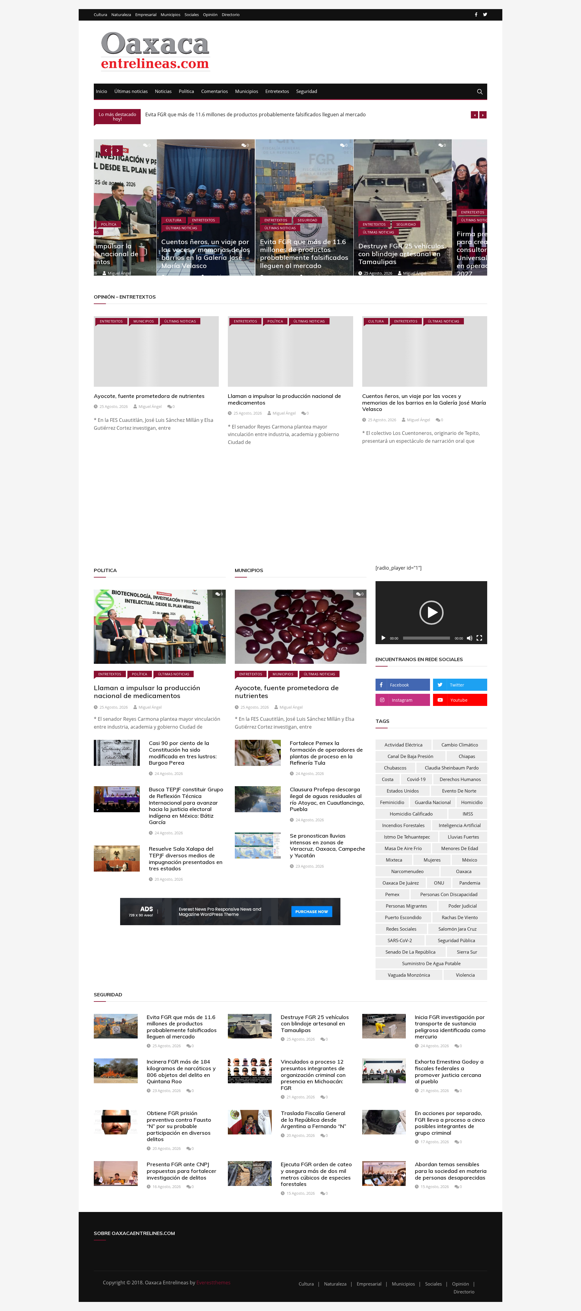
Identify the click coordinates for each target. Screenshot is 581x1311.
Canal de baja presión (410, 756)
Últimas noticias (131, 91)
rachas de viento (460, 917)
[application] (431, 612)
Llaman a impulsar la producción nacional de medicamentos (284, 399)
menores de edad (459, 848)
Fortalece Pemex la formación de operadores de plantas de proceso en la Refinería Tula (326, 753)
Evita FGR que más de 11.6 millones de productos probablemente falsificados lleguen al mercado (241, 253)
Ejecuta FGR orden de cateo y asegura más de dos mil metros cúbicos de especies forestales (316, 1174)
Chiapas (467, 756)
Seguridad (306, 91)
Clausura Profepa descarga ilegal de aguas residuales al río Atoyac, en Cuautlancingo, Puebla (327, 799)
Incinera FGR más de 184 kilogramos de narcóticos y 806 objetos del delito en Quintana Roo (181, 1071)
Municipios (170, 15)
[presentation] (474, 114)
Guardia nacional (433, 802)
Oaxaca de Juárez (400, 883)
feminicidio (392, 802)
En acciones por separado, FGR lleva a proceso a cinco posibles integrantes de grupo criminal (450, 1123)
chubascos (395, 768)
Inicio (101, 91)
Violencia (465, 975)
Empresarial (145, 15)
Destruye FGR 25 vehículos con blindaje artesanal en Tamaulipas (218, 116)
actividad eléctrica (403, 745)
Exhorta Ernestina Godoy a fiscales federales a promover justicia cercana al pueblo (449, 1071)
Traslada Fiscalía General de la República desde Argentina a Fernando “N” (313, 1120)
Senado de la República (410, 952)
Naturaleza (121, 15)
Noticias (163, 91)
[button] (431, 613)
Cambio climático (459, 745)
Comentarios (214, 91)
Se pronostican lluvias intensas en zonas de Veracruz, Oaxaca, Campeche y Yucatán (327, 845)
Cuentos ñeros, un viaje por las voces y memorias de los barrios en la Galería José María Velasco (142, 253)
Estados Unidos (403, 791)
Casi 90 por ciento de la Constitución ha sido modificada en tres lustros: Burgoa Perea (183, 753)
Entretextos (277, 91)
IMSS (468, 814)
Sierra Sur (467, 952)
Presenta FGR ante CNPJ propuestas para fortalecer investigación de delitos (181, 1171)
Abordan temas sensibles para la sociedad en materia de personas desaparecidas (451, 1171)
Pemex (392, 894)
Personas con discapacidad (449, 894)
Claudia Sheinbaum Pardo (452, 768)
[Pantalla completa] (479, 638)
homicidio (472, 802)
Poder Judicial (462, 906)
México (469, 860)
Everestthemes (213, 1282)
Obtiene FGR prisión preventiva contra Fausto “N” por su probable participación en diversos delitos (179, 1126)
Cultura (100, 15)
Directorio (231, 15)
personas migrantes (406, 906)
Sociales (192, 15)
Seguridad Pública (456, 940)
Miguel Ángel (351, 273)
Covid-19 (416, 779)
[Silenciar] (470, 638)
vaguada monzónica (409, 975)
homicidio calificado (411, 814)
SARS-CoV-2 (400, 940)
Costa (387, 779)
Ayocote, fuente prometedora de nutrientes (149, 395)
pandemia (469, 883)
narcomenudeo (407, 871)
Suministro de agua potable (431, 963)
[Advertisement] (275, 512)
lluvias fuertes (463, 837)
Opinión (210, 15)
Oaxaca (463, 871)
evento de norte (459, 791)
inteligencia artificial (460, 825)
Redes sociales (401, 929)
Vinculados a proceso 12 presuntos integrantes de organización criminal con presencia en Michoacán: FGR (313, 1074)
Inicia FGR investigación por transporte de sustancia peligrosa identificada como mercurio (450, 1027)
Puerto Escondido (403, 917)
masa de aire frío (403, 848)
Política (186, 91)
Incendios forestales (403, 825)
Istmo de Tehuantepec (407, 837)
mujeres (432, 860)
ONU (439, 883)
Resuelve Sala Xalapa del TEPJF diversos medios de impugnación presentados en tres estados (185, 858)
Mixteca (394, 860)
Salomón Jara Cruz (457, 929)
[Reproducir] (383, 638)
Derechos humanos (460, 779)
